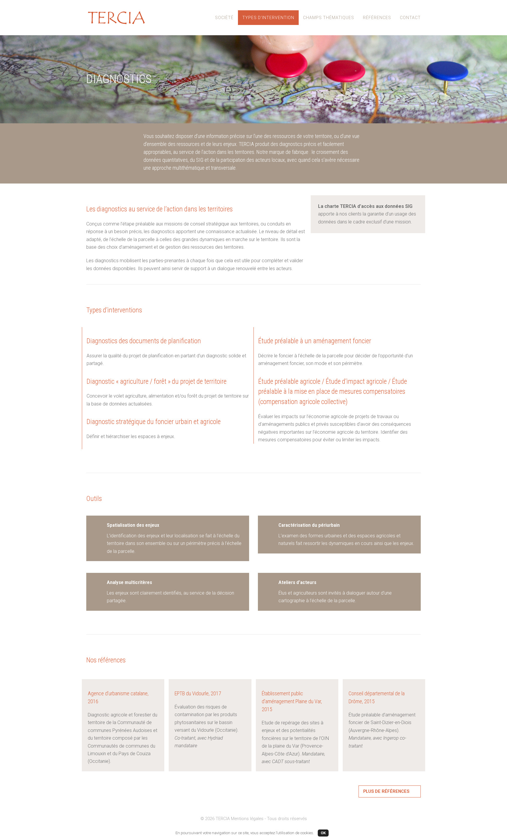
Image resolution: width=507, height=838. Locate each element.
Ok (323, 833)
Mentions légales (247, 818)
